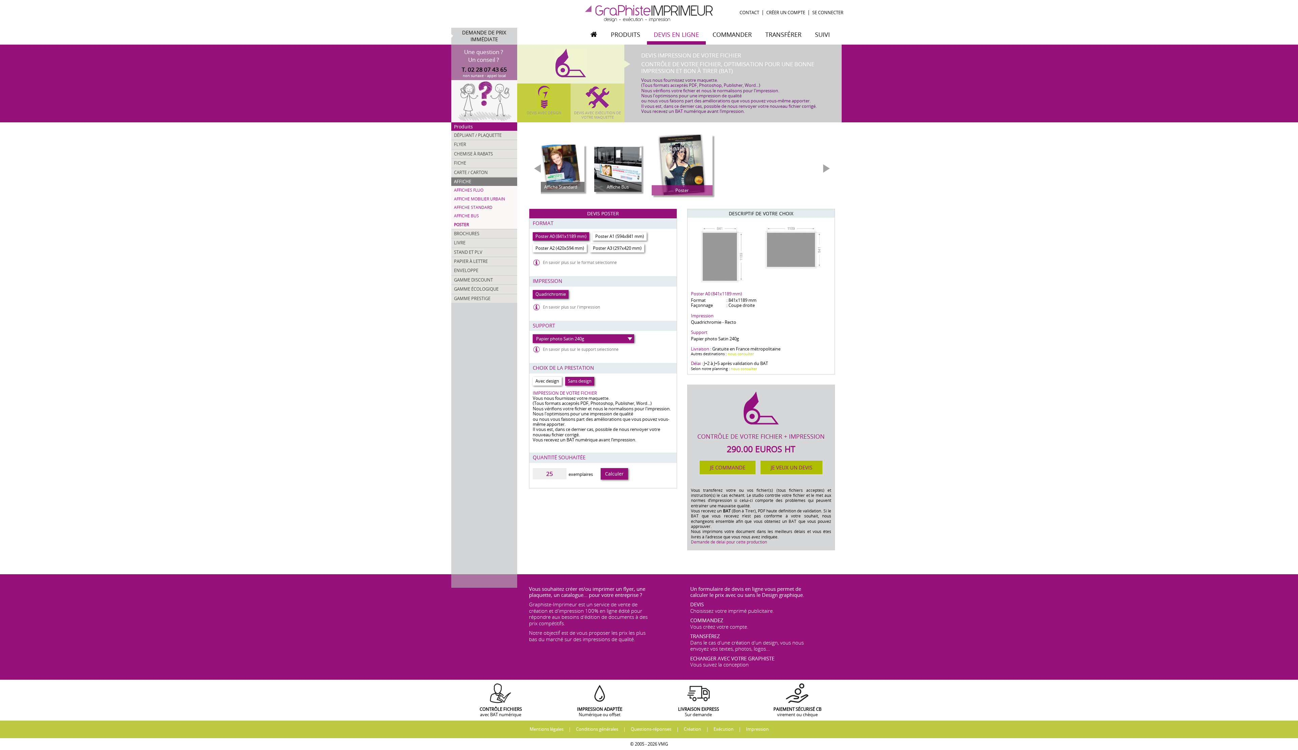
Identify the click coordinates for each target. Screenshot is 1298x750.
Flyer (460, 144)
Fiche (460, 163)
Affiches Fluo (468, 190)
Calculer (614, 473)
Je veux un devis (791, 467)
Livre (459, 243)
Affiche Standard (473, 207)
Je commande (727, 467)
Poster (461, 224)
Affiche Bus (466, 215)
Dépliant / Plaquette (478, 135)
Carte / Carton (471, 172)
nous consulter (741, 353)
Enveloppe (466, 270)
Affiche (462, 181)
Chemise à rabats (473, 154)
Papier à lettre (471, 261)
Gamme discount (473, 280)
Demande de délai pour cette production (729, 542)
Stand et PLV (468, 252)
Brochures (466, 234)
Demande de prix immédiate (484, 36)
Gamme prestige (472, 298)
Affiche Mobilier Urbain (479, 198)
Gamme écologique (476, 289)
